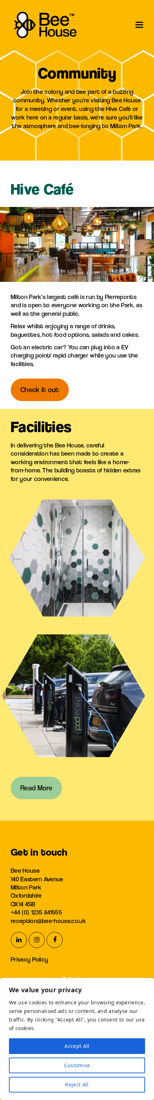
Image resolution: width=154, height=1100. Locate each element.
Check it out (39, 390)
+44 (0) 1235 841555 (36, 912)
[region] (77, 1039)
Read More (36, 788)
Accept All (76, 1046)
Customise (77, 1065)
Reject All (76, 1084)
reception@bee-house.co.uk (48, 920)
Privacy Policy (29, 959)
